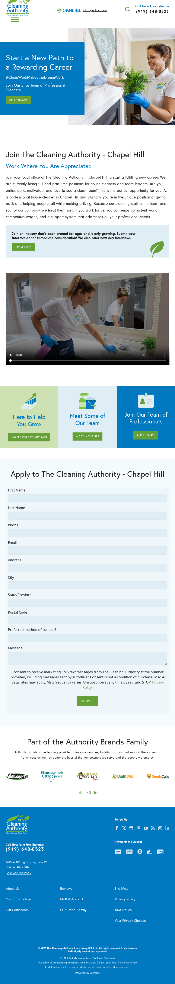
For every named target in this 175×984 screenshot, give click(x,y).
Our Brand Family (73, 910)
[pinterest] (138, 828)
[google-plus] (131, 828)
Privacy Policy (125, 899)
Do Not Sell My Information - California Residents (87, 958)
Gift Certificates (17, 910)
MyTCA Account (71, 899)
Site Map (121, 888)
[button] (15, 19)
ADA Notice (123, 910)
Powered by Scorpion (87, 972)
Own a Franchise (18, 899)
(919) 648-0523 (25, 849)
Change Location (95, 10)
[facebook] (117, 828)
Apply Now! (24, 246)
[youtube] (146, 828)
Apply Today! (18, 99)
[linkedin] (167, 828)
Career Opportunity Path (29, 437)
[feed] (153, 828)
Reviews (66, 888)
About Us (12, 888)
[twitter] (124, 828)
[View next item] (95, 793)
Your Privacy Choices (130, 921)
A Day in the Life (87, 436)
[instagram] (160, 828)
